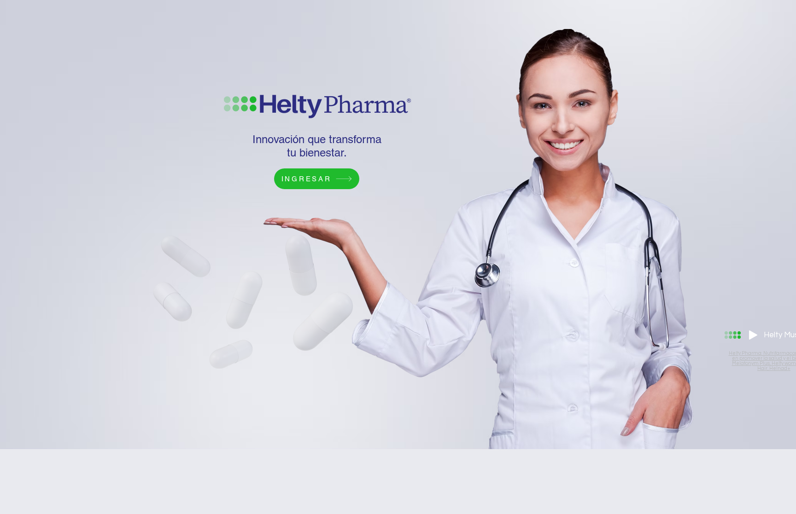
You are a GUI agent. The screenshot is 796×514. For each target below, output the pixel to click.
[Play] (753, 335)
